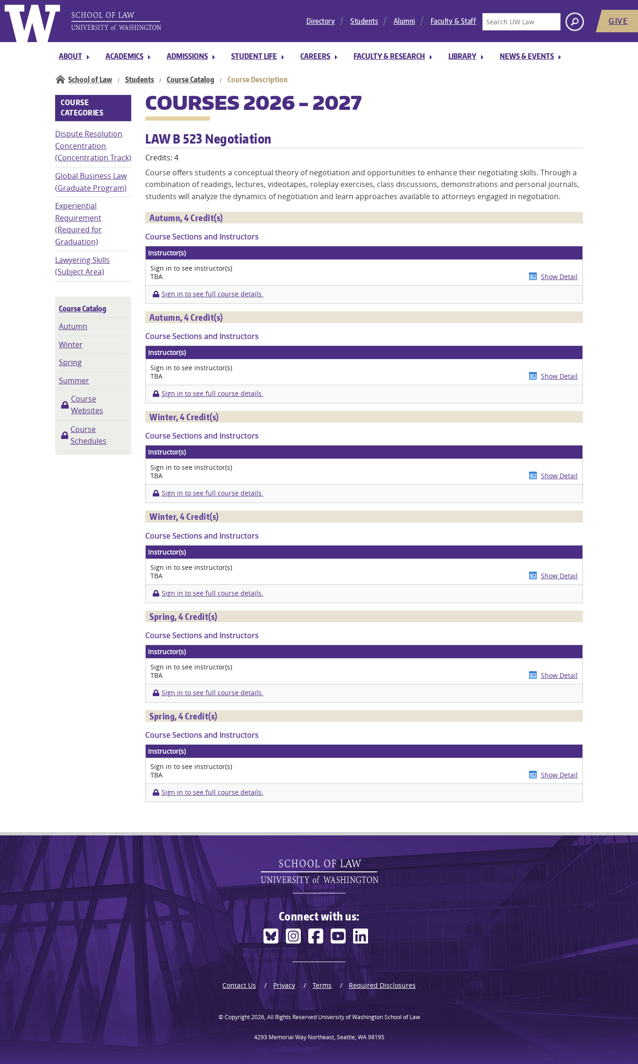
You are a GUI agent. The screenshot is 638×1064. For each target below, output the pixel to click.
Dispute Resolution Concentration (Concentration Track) (93, 146)
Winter (71, 344)
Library (462, 56)
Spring (70, 362)
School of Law (90, 79)
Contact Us (239, 985)
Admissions (187, 56)
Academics (124, 56)
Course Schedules (88, 435)
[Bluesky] (270, 936)
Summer (74, 380)
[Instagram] (293, 936)
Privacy (284, 985)
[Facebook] (315, 936)
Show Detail (559, 276)
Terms (322, 985)
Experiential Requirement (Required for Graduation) (78, 224)
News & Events (527, 56)
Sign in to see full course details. (212, 294)
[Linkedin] (360, 936)
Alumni (404, 21)
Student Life (254, 56)
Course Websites (87, 405)
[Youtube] (338, 936)
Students (364, 21)
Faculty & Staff (453, 21)
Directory (320, 21)
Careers (315, 56)
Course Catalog (190, 79)
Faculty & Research (389, 56)
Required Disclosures (382, 985)
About (70, 56)
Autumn (73, 326)
